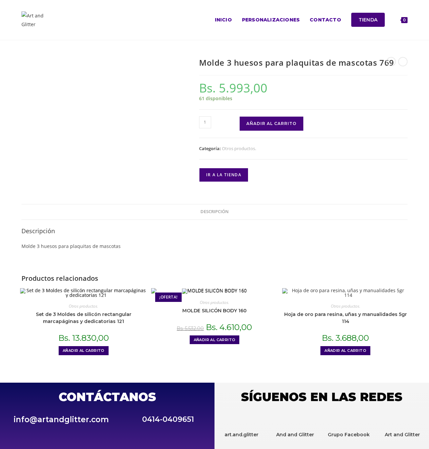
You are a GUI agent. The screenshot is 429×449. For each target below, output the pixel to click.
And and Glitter (295, 435)
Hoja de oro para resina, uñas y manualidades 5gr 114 (345, 317)
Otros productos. (239, 148)
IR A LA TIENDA (223, 175)
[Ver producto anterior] (391, 61)
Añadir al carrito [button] (84, 350)
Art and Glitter (402, 435)
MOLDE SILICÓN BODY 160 (214, 311)
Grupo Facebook (349, 435)
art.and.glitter (241, 435)
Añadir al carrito (271, 123)
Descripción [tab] (214, 211)
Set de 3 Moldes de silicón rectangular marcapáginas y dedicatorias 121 (83, 317)
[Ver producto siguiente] (403, 61)
